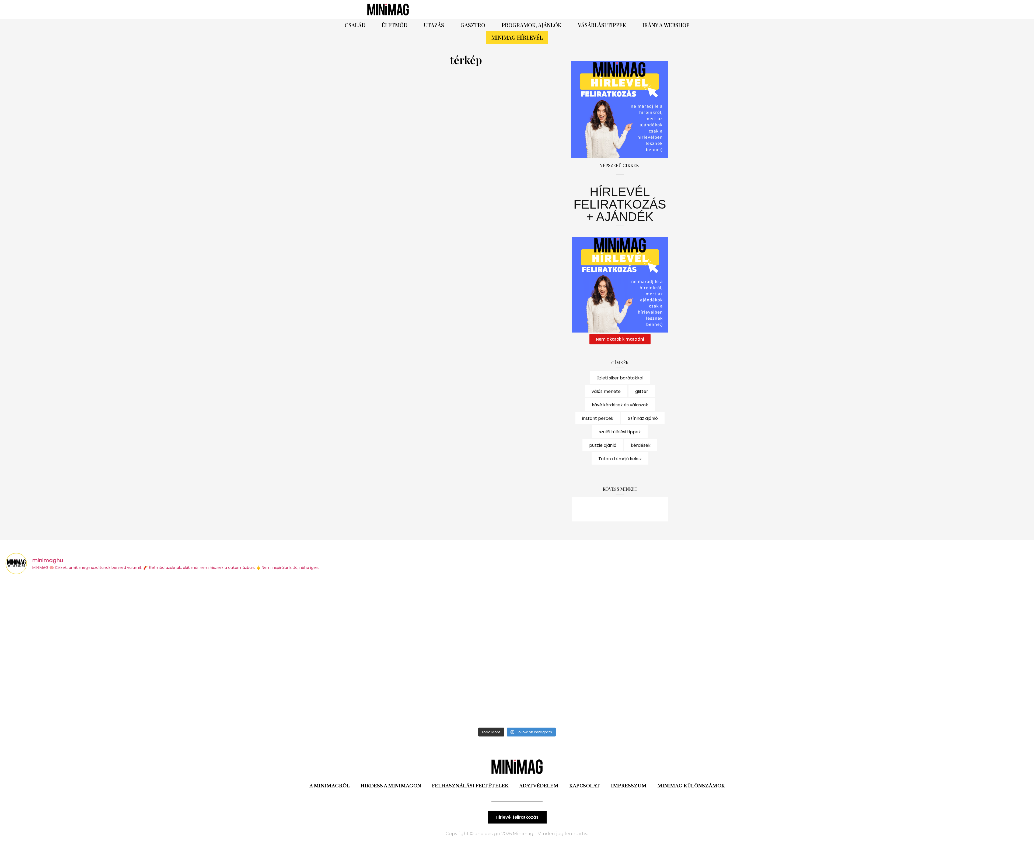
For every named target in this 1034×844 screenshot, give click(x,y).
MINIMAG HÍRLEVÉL (517, 37)
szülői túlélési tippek (620, 432)
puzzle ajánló (602, 445)
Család (355, 25)
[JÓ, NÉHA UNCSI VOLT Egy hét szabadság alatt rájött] (389, 652)
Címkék (620, 362)
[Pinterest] (592, 9)
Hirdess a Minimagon (391, 785)
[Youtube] (634, 509)
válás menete (606, 391)
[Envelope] (649, 509)
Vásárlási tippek (602, 25)
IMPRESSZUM (629, 785)
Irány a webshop (666, 25)
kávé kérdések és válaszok (620, 405)
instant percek (597, 418)
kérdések (641, 445)
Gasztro (472, 25)
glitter (641, 391)
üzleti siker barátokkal (620, 378)
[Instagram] (607, 9)
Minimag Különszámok (691, 785)
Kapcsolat (584, 785)
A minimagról (329, 785)
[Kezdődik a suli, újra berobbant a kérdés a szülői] (132, 652)
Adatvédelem (538, 785)
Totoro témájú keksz (620, 459)
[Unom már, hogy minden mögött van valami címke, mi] (645, 652)
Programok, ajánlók (531, 25)
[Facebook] (577, 9)
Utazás (434, 25)
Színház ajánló (643, 418)
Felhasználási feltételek (470, 785)
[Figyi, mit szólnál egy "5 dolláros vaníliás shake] (902, 652)
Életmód (394, 25)
